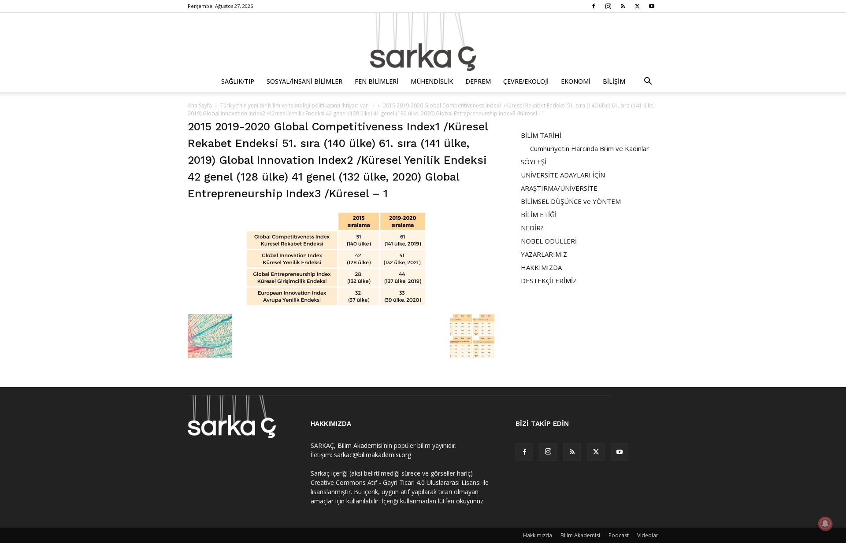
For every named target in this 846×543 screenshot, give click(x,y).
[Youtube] (651, 6)
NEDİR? (532, 227)
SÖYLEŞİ (533, 161)
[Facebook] (593, 6)
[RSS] (622, 6)
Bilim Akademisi (360, 445)
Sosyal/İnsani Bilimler (304, 81)
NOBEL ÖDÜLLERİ (549, 240)
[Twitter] (637, 6)
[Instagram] (608, 6)
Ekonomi (575, 81)
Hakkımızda (537, 535)
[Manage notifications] (825, 524)
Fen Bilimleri (376, 81)
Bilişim (614, 81)
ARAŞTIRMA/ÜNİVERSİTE (559, 188)
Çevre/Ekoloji (526, 81)
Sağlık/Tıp (237, 81)
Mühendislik (432, 81)
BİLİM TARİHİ (541, 135)
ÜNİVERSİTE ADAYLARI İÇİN (563, 174)
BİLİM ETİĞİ (539, 214)
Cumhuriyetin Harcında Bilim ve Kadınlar (589, 148)
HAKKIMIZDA (541, 267)
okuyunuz (469, 501)
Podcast (619, 535)
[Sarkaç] (423, 42)
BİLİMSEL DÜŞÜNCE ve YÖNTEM (571, 201)
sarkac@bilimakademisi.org (372, 455)
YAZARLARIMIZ (544, 254)
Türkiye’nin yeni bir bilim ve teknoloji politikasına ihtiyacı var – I (297, 105)
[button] (647, 82)
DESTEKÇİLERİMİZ (549, 280)
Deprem (478, 81)
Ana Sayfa (200, 105)
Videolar (647, 535)
